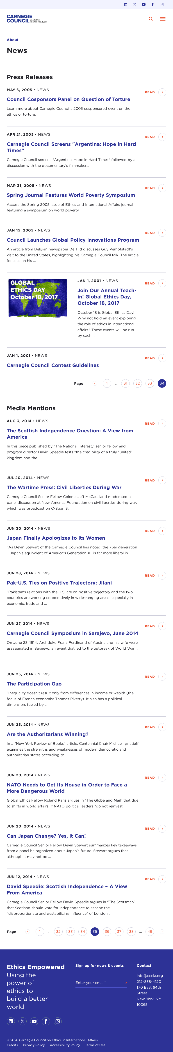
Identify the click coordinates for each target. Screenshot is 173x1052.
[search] (150, 18)
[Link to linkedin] (125, 4)
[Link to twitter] (134, 4)
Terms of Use (95, 1045)
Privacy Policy (34, 1045)
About (12, 40)
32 (138, 383)
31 (127, 383)
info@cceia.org (150, 976)
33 (151, 383)
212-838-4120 (149, 981)
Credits (12, 1045)
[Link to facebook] (152, 4)
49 (151, 931)
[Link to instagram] (161, 4)
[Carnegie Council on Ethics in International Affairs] (27, 19)
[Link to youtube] (143, 4)
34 (83, 931)
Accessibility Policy (65, 1045)
